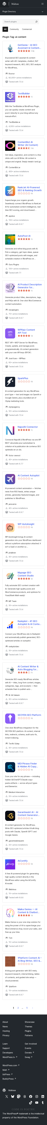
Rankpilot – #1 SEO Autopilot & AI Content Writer (30, 623)
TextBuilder (24, 93)
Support (6, 1048)
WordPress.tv (10, 1057)
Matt (6, 1070)
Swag (28, 1057)
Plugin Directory (9, 11)
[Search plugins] (36, 21)
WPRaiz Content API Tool (26, 331)
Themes (28, 1026)
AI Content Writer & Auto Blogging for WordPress (28, 668)
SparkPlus (23, 378)
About (5, 1022)
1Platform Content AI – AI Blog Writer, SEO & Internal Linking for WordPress (30, 959)
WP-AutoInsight (26, 524)
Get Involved (31, 1043)
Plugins (28, 1031)
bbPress (8, 1074)
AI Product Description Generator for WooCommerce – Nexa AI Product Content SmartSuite (30, 286)
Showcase (29, 1022)
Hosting (6, 1031)
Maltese (12, 1090)
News (5, 1026)
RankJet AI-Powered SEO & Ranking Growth (30, 189)
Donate (29, 1052)
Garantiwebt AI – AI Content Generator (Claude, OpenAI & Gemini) (28, 814)
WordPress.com (11, 1065)
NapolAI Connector (28, 427)
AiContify (23, 860)
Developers (8, 1052)
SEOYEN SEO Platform (29, 715)
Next (33, 1007)
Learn (5, 1043)
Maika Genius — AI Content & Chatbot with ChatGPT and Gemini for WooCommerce (28, 911)
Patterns (29, 1035)
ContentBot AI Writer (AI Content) (28, 143)
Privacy (6, 1035)
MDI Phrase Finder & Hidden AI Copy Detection (27, 765)
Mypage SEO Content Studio (26, 574)
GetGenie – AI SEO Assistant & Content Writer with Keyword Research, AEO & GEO (29, 46)
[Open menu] (43, 4)
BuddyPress (9, 1079)
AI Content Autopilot (28, 475)
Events (28, 1048)
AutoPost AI (24, 236)
